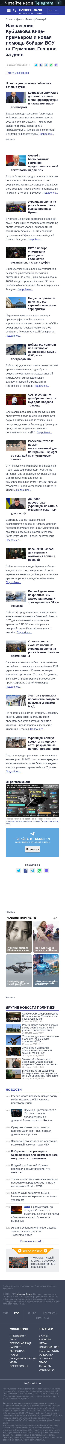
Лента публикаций (36, 19)
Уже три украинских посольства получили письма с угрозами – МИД (43, 701)
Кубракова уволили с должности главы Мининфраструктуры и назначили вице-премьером (34, 100)
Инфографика (32, 1250)
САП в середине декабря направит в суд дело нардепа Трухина (42, 400)
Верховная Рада (20, 1343)
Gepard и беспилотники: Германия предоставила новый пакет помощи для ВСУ (34, 163)
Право (43, 1362)
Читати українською (17, 73)
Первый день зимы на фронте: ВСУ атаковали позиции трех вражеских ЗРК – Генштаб (35, 598)
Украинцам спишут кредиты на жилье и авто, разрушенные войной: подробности (43, 743)
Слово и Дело (14, 19)
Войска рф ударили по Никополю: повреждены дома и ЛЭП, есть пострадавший (33, 352)
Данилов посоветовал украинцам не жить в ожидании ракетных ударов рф (34, 506)
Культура (45, 1339)
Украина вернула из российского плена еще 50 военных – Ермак (42, 207)
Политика (45, 1358)
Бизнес (44, 1335)
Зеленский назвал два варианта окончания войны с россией (42, 554)
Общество (46, 1354)
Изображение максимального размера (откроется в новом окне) (32, 822)
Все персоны (19, 1366)
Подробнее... (46, 134)
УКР (50, 11)
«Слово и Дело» (24, 1294)
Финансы (45, 1366)
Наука (43, 1343)
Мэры (13, 1362)
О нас (32, 1313)
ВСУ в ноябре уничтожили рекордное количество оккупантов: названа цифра (30, 255)
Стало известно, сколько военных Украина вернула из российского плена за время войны (35, 648)
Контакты (50, 1313)
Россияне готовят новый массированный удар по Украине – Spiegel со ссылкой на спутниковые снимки (34, 450)
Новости (14, 1089)
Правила (42, 1318)
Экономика (46, 1370)
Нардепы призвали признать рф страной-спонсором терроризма (42, 304)
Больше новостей (30, 1241)
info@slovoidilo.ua (32, 1383)
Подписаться (32, 849)
